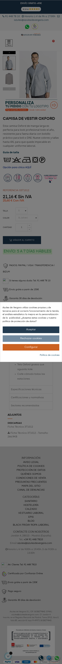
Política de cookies (49, 355)
